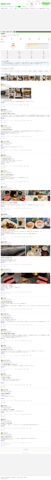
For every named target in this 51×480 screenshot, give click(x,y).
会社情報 (2, 477)
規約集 (22, 477)
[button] (3, 78)
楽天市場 (43, 1)
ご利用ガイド (29, 1)
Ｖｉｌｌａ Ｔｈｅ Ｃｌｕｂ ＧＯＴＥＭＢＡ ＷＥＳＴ (10, 34)
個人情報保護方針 (7, 477)
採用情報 (18, 477)
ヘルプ (26, 1)
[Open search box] (2, 68)
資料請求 (25, 477)
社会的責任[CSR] (13, 477)
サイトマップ (34, 1)
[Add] (49, 34)
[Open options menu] (49, 84)
